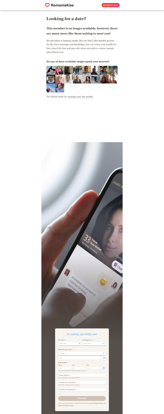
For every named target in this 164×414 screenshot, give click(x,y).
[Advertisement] (82, 121)
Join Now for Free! (110, 5)
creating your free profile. (80, 96)
